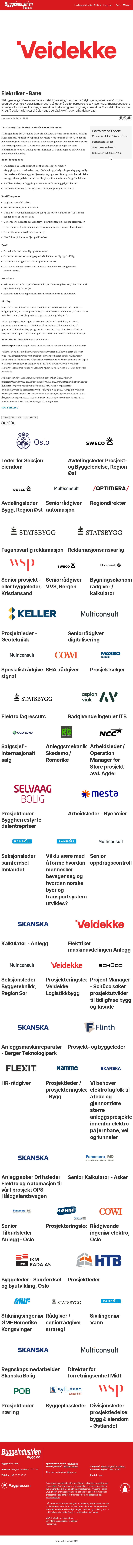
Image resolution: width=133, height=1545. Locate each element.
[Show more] (111, 159)
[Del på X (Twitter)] (125, 118)
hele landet (30, 417)
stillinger (16, 417)
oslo (5, 417)
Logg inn (107, 5)
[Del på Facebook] (121, 118)
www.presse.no (53, 1497)
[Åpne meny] (126, 5)
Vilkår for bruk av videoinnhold (59, 1518)
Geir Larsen (114, 1469)
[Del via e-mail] (129, 118)
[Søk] (117, 5)
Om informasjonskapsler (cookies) (61, 1521)
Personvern (51, 1524)
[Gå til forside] (19, 5)
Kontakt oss (96, 1475)
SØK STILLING (9, 407)
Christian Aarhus (70, 1466)
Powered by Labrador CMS (66, 1541)
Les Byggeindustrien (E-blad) (88, 5)
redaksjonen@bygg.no (66, 1472)
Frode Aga (73, 1463)
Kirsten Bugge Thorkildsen (113, 1466)
